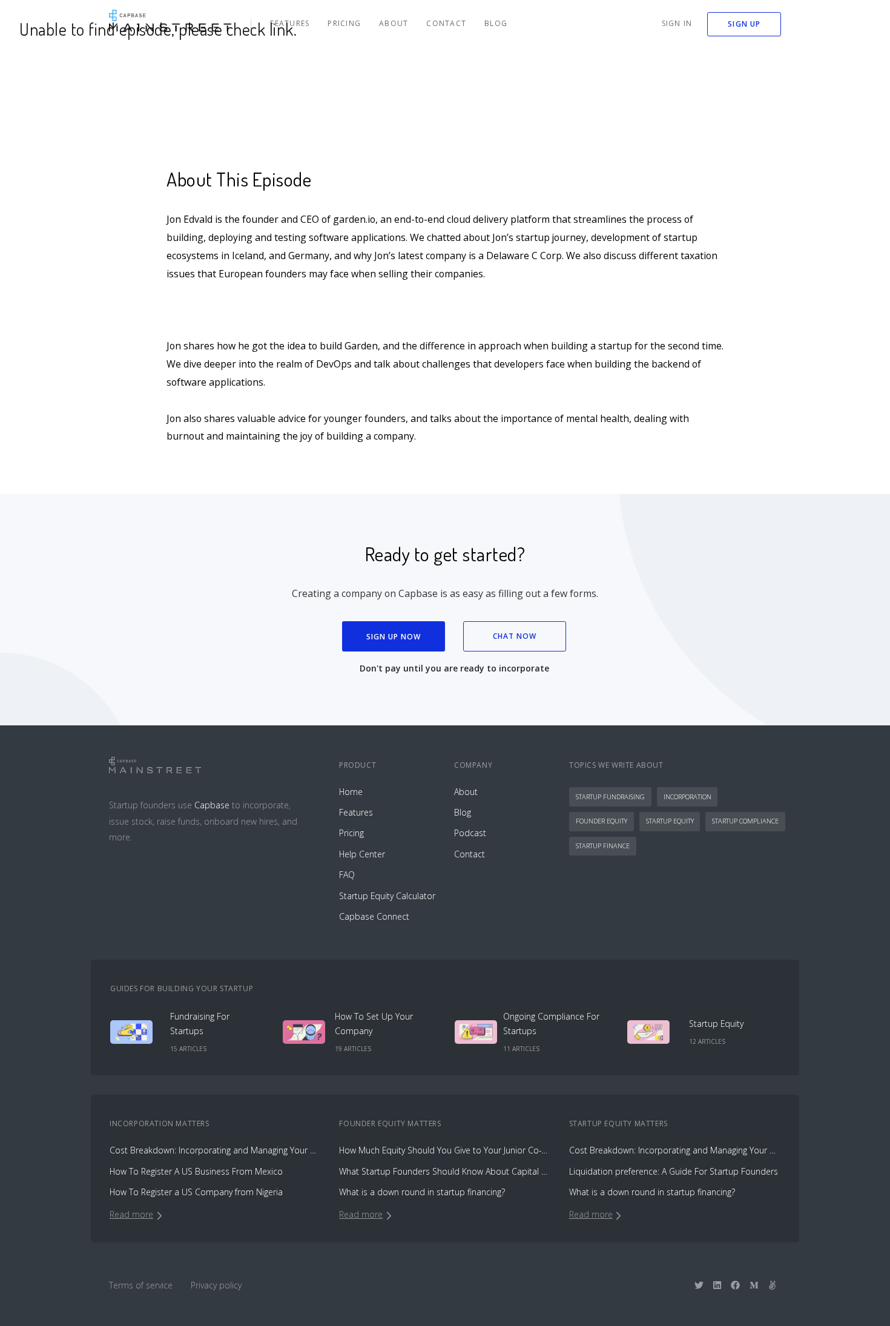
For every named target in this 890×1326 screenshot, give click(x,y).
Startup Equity (670, 820)
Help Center (362, 854)
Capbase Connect (374, 916)
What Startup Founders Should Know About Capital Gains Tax (444, 1171)
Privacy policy (216, 1285)
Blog (495, 23)
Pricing (344, 23)
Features (289, 23)
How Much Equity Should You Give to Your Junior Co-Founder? (444, 1150)
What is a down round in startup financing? (422, 1192)
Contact (446, 23)
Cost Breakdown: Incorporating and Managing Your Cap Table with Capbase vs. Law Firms (215, 1150)
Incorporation (687, 796)
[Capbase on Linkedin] (717, 1285)
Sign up (744, 24)
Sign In (677, 23)
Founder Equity (601, 820)
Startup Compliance (745, 820)
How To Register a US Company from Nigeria (196, 1192)
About (393, 23)
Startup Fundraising (610, 796)
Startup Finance (603, 845)
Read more (131, 1214)
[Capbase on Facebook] (735, 1285)
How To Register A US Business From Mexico (196, 1171)
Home (351, 791)
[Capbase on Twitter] (699, 1285)
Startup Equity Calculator (387, 896)
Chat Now (515, 636)
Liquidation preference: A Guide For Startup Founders (673, 1171)
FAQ (347, 874)
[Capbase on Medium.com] (754, 1285)
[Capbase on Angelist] (772, 1285)
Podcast (470, 833)
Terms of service (141, 1285)
